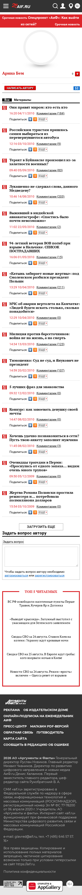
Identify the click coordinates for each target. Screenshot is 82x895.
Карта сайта (15, 739)
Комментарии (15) (50, 257)
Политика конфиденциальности (29, 872)
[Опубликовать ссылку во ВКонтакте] (30, 119)
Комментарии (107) (51, 370)
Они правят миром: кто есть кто (38, 107)
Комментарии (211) (51, 287)
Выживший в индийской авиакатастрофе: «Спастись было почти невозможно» (39, 216)
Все (7, 100)
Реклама (11, 710)
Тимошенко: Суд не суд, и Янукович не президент (44, 362)
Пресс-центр (15, 726)
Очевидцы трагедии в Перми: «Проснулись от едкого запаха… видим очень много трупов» (44, 466)
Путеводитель (50, 732)
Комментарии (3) (49, 446)
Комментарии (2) (49, 227)
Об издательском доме (45, 710)
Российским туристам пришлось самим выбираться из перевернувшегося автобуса (38, 133)
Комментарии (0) (49, 317)
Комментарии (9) (49, 143)
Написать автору (20, 88)
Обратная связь (18, 732)
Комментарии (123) (51, 344)
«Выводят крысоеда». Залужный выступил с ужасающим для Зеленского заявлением (41, 621)
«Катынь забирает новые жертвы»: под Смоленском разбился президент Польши (44, 277)
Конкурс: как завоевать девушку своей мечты (43, 411)
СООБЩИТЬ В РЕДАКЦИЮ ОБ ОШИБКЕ (36, 745)
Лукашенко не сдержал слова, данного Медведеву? (43, 188)
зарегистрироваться (50, 575)
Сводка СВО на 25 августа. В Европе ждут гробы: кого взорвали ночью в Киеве (41, 656)
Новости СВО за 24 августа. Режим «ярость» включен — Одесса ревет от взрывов (41, 673)
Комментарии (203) (51, 196)
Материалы (22, 100)
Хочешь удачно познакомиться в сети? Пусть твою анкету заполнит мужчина (44, 437)
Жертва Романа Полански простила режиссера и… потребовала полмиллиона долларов (41, 496)
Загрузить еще (41, 527)
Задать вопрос (13, 541)
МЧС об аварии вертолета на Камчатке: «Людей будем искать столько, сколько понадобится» (44, 307)
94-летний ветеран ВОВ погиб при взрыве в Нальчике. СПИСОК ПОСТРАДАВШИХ (39, 247)
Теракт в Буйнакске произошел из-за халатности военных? (42, 162)
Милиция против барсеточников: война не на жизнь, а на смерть (39, 335)
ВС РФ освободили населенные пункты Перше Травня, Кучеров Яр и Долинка (41, 603)
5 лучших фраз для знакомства (36, 386)
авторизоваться (16, 575)
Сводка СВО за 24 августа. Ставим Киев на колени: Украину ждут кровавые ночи (41, 638)
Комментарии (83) (50, 170)
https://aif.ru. (25, 864)
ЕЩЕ (42, 119)
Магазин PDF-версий (49, 726)
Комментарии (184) (51, 113)
